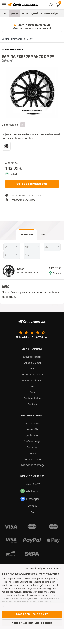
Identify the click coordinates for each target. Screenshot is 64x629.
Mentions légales (32, 380)
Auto (5, 13)
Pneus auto (32, 423)
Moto (25, 13)
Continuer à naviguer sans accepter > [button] (43, 568)
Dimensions (27, 234)
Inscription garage (32, 374)
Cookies (32, 404)
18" (23, 124)
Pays (32, 392)
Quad (34, 13)
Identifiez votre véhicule (32, 26)
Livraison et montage (32, 465)
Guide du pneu (32, 362)
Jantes (14, 13)
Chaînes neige (49, 13)
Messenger (32, 499)
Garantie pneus (32, 356)
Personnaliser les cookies (32, 622)
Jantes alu (32, 435)
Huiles (32, 453)
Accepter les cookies (32, 614)
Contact (32, 505)
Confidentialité (32, 398)
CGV (32, 386)
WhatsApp (32, 491)
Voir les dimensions (31, 183)
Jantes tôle (32, 429)
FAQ (32, 511)
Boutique (32, 447)
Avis (42, 234)
